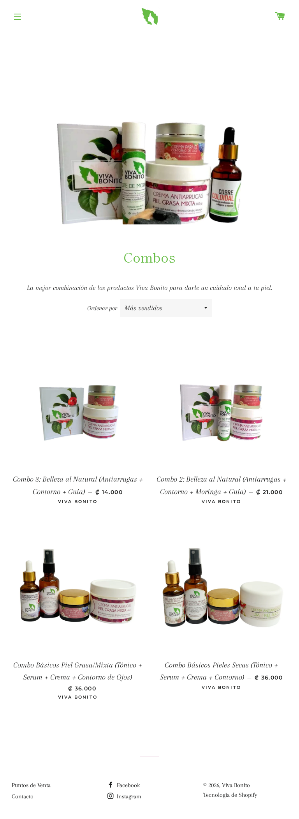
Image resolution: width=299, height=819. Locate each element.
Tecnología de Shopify (230, 794)
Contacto (22, 796)
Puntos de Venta (31, 785)
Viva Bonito (236, 785)
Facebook (127, 785)
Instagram (128, 796)
